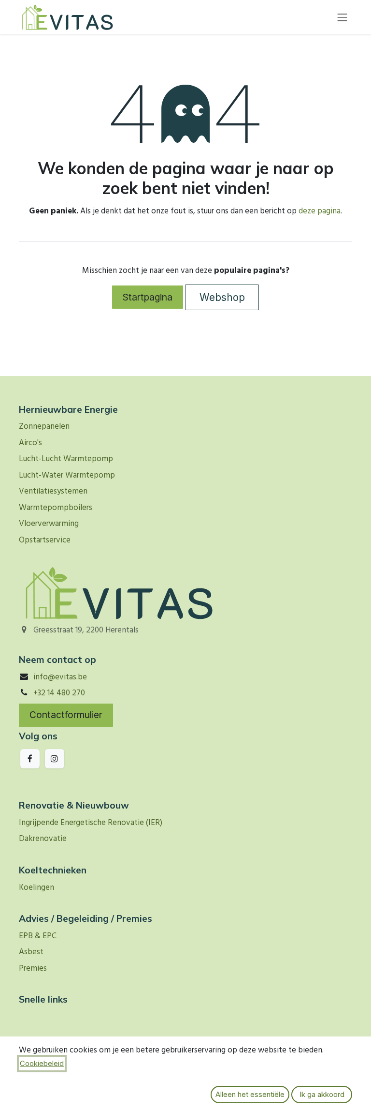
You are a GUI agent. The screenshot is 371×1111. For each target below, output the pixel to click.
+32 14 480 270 (59, 693)
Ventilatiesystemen (53, 491)
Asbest (31, 952)
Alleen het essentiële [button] (250, 1094)
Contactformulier (65, 715)
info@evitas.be (60, 677)
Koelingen (36, 887)
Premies (33, 968)
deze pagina (320, 211)
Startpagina (147, 297)
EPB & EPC (38, 936)
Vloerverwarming (49, 523)
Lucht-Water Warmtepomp (67, 475)
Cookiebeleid (42, 1063)
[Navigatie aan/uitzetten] (342, 17)
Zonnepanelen (44, 426)
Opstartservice (45, 540)
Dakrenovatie (43, 838)
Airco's (30, 443)
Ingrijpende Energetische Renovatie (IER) (90, 822)
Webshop (222, 297)
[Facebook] (30, 758)
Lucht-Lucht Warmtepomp (66, 458)
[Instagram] (54, 758)
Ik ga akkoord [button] (322, 1094)
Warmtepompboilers (55, 507)
